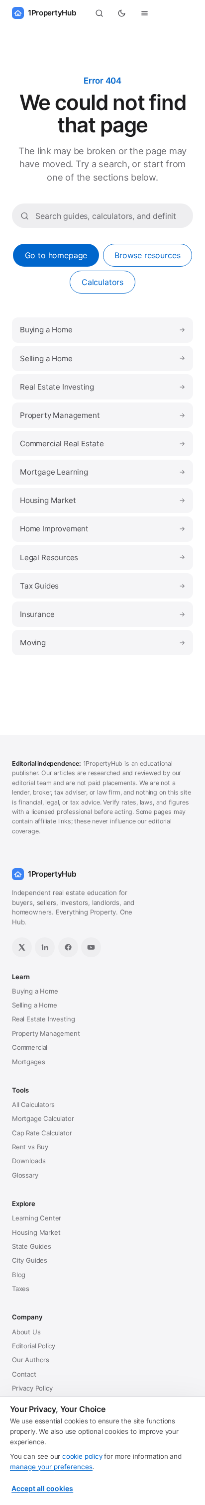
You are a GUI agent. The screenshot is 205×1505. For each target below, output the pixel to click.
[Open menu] (145, 13)
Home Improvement (102, 528)
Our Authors (30, 1360)
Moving (102, 642)
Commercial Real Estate (102, 443)
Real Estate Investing (102, 387)
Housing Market (102, 500)
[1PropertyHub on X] (22, 947)
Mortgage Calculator (43, 1118)
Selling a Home (102, 358)
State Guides (31, 1246)
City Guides (29, 1260)
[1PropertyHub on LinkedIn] (45, 947)
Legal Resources (102, 557)
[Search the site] (99, 13)
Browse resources (147, 255)
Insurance (102, 614)
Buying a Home (102, 329)
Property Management (102, 415)
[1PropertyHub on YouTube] (91, 947)
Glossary (25, 1175)
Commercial (29, 1047)
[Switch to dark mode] (122, 13)
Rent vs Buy (30, 1147)
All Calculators (33, 1104)
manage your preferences (51, 1467)
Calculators (102, 282)
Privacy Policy (32, 1388)
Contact (24, 1374)
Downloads (28, 1161)
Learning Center (36, 1218)
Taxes (20, 1289)
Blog (18, 1275)
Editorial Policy (33, 1346)
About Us (26, 1332)
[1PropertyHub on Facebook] (68, 947)
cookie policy (82, 1456)
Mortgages (28, 1062)
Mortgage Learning (102, 472)
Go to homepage (56, 255)
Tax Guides (102, 586)
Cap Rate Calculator (42, 1133)
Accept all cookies (42, 1488)
